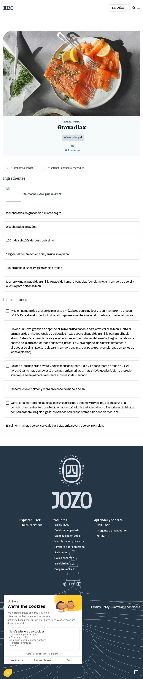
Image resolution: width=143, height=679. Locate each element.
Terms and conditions (126, 607)
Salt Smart (103, 525)
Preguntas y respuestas (112, 530)
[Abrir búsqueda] (134, 8)
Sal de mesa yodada (66, 530)
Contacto (103, 536)
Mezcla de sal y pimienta (69, 541)
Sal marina (61, 552)
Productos (59, 520)
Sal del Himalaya (64, 563)
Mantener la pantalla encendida (66, 167)
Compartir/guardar (22, 167)
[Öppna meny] (138, 8)
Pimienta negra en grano (69, 547)
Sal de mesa (61, 524)
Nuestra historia (32, 525)
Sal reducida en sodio (67, 535)
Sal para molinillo (64, 569)
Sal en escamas (64, 558)
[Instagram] (71, 584)
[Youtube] (79, 584)
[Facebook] (64, 584)
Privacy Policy (100, 607)
